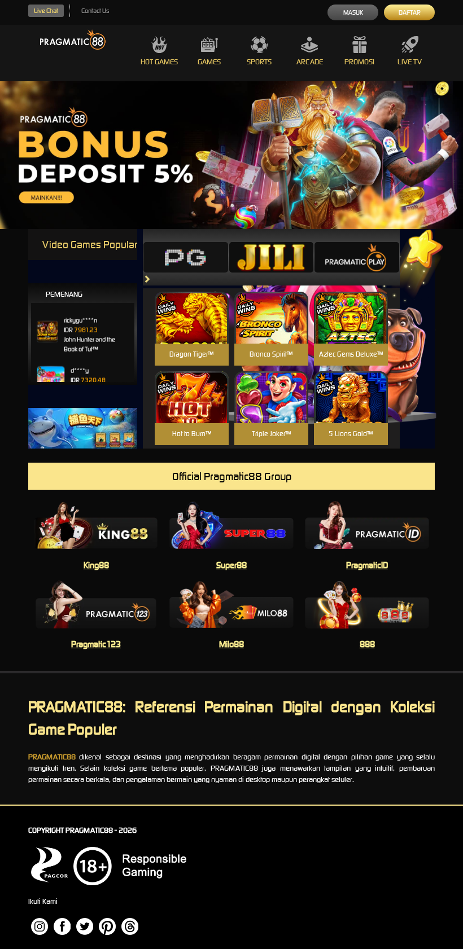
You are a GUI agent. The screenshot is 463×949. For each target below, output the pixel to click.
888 (367, 644)
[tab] (185, 257)
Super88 (231, 565)
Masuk (353, 12)
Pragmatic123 (96, 644)
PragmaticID (367, 565)
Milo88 (231, 644)
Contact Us (95, 11)
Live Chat (46, 11)
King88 (96, 565)
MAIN (191, 330)
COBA (191, 304)
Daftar (410, 12)
